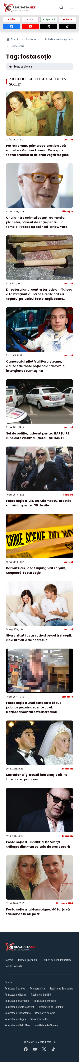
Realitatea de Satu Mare (17, 1025)
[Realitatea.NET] (20, 8)
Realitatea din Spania (46, 1025)
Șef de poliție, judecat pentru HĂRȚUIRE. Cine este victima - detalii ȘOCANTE (38, 435)
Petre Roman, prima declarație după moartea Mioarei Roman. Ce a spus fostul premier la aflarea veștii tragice (37, 150)
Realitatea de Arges (15, 1019)
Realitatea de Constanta (18, 1013)
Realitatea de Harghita (51, 1006)
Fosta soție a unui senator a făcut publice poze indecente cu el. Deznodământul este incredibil (33, 707)
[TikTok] (67, 26)
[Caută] (61, 8)
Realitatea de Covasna (17, 1000)
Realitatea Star (38, 988)
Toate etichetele (23, 66)
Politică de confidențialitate (57, 960)
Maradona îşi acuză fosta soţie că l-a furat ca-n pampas (36, 777)
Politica (68, 494)
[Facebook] (11, 26)
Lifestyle (67, 211)
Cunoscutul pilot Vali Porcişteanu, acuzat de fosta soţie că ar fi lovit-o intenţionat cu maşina (35, 366)
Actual (68, 139)
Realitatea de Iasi (39, 1019)
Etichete (31, 39)
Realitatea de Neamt (15, 994)
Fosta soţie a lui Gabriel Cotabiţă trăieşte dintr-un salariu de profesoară (38, 844)
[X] (48, 26)
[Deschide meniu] (71, 8)
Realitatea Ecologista (61, 988)
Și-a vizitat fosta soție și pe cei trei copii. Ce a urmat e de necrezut (39, 637)
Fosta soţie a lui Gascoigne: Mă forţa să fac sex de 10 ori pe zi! (38, 911)
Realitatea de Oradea (45, 1000)
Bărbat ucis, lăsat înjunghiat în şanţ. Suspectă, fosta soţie (36, 570)
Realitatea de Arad (45, 1013)
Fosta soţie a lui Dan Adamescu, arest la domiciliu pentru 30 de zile (39, 503)
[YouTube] (30, 26)
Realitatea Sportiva (15, 988)
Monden (67, 768)
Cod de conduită (13, 966)
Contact (9, 960)
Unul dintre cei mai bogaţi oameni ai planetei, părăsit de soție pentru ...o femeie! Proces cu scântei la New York (36, 222)
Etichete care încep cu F (58, 39)
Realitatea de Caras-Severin (20, 1006)
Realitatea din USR (41, 994)
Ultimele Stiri (64, 903)
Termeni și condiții (27, 960)
